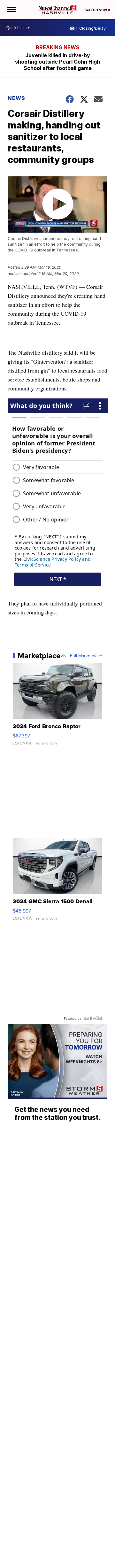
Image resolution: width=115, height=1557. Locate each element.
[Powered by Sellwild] (93, 1018)
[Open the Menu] (11, 10)
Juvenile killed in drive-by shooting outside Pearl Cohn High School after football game (57, 61)
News (16, 98)
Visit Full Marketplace (81, 655)
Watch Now (96, 10)
